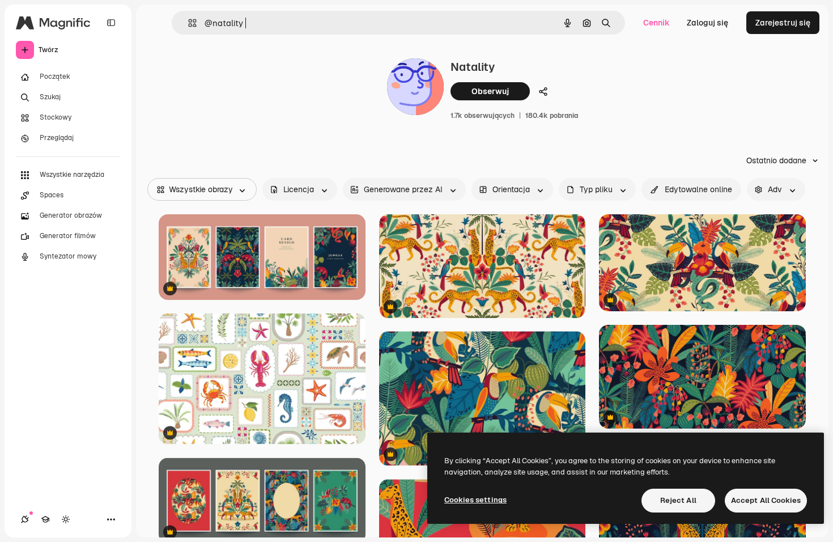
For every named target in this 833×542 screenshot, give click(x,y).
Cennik (656, 23)
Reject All (678, 500)
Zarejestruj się (782, 23)
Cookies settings (475, 500)
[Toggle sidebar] (111, 23)
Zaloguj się (707, 23)
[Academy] (45, 519)
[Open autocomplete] (187, 23)
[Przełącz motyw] (66, 519)
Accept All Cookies (766, 500)
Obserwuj (490, 91)
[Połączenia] (25, 519)
